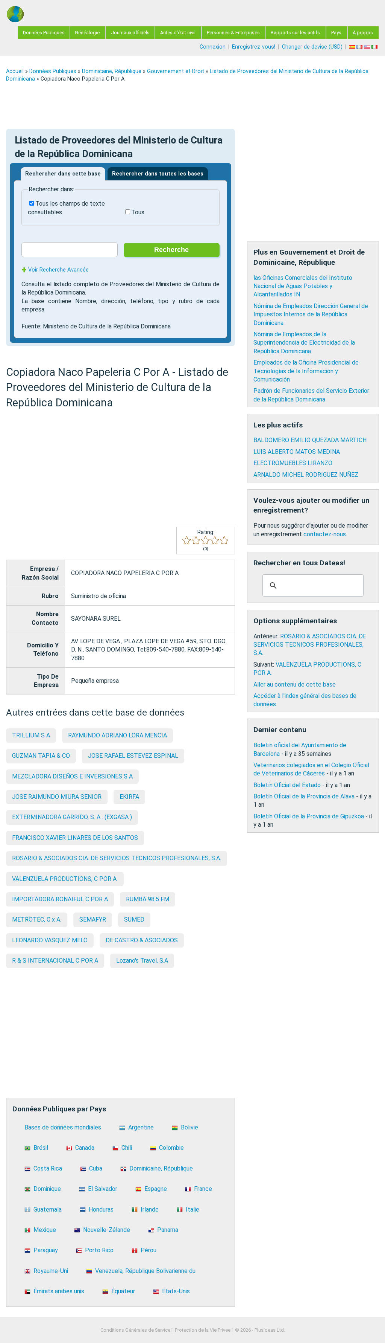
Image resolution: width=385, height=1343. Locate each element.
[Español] (352, 47)
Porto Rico (99, 1250)
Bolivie (189, 1127)
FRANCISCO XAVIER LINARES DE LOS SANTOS (75, 837)
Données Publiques (44, 32)
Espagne (155, 1188)
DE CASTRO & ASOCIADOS (142, 940)
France (203, 1188)
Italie (192, 1209)
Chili (126, 1147)
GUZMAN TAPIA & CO (41, 755)
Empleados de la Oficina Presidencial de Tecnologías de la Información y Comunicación (306, 371)
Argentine (141, 1127)
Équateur (123, 1291)
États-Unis (176, 1291)
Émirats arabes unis (58, 1291)
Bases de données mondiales (62, 1127)
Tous (137, 212)
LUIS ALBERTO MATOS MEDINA (296, 451)
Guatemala (47, 1209)
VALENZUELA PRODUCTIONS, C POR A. (65, 878)
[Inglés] (367, 47)
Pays (336, 32)
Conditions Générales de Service (135, 1330)
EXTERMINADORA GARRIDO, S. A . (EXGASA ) (72, 817)
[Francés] (360, 47)
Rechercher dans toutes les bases (157, 174)
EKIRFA (129, 796)
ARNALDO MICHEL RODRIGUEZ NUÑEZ (305, 474)
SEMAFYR (92, 919)
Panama (167, 1229)
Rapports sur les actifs (295, 32)
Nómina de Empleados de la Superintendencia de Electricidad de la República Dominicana (304, 343)
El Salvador (102, 1188)
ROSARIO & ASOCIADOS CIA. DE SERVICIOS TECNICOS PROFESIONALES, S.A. (116, 858)
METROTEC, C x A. (36, 919)
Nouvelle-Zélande (106, 1229)
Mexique (44, 1229)
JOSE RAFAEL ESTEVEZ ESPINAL (133, 755)
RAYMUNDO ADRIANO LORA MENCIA (117, 735)
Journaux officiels (130, 32)
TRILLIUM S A (31, 735)
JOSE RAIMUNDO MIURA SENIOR (57, 796)
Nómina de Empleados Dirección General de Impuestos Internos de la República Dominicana (310, 314)
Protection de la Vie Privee (202, 1330)
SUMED (134, 919)
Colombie (171, 1147)
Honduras (101, 1209)
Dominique (47, 1188)
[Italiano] (375, 47)
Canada (84, 1147)
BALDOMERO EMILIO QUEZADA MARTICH (310, 440)
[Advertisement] (192, 105)
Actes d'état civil (178, 32)
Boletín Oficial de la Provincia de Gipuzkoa (308, 816)
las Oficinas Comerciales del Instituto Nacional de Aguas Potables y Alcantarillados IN (302, 286)
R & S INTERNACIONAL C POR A (55, 960)
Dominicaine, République (111, 71)
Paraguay (45, 1250)
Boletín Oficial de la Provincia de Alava (304, 796)
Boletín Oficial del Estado (287, 785)
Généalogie (87, 32)
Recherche (171, 249)
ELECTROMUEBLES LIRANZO (292, 463)
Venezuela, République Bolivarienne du (145, 1270)
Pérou (148, 1250)
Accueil (15, 71)
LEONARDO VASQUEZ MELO (50, 940)
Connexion (213, 47)
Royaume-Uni (50, 1270)
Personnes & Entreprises (233, 32)
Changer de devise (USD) (312, 47)
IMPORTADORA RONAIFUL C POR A (60, 899)
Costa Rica (47, 1168)
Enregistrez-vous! (253, 47)
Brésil (40, 1147)
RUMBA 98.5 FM (147, 899)
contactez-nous (324, 534)
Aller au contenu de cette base (294, 684)
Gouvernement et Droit (175, 71)
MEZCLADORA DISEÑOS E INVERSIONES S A (72, 776)
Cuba (95, 1168)
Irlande (150, 1209)
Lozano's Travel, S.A (142, 960)
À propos (363, 32)
